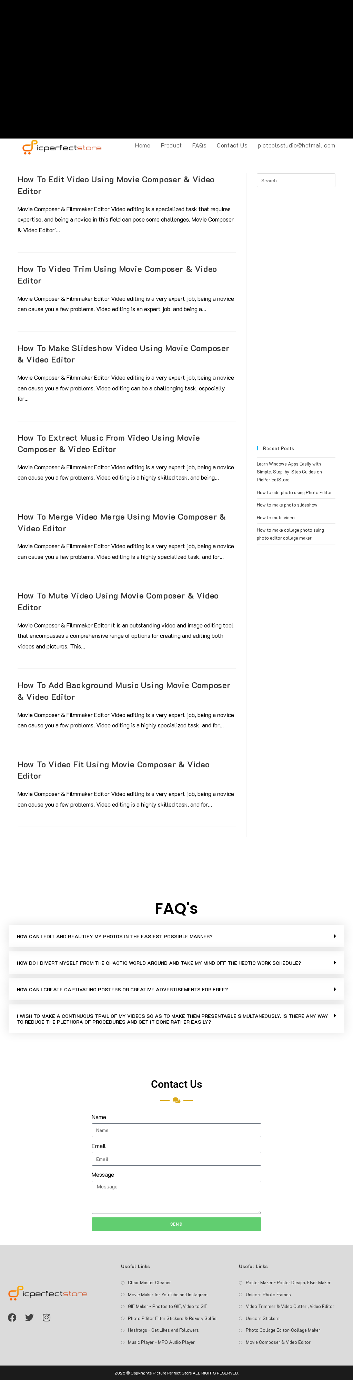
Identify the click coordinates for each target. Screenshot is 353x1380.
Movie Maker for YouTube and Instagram (168, 1294)
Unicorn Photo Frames (268, 1294)
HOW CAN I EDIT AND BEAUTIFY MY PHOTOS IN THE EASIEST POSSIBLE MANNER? (114, 936)
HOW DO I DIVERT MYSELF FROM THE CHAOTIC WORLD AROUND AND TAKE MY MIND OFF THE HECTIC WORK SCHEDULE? (159, 963)
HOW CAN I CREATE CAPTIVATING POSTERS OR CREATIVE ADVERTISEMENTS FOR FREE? (122, 989)
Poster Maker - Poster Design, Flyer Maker (288, 1282)
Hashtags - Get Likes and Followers (163, 1330)
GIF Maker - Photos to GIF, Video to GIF (168, 1306)
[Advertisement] (176, 69)
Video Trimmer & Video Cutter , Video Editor (290, 1306)
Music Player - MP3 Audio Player (161, 1342)
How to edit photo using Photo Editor (294, 492)
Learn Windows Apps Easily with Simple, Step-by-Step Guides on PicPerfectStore (289, 472)
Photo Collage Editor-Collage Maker (283, 1330)
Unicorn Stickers (263, 1318)
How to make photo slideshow (287, 505)
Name (99, 1117)
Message (103, 1174)
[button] (176, 936)
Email (99, 1145)
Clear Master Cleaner (149, 1282)
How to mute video (276, 517)
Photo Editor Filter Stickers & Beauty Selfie (172, 1318)
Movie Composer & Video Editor (278, 1342)
